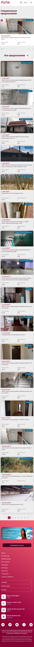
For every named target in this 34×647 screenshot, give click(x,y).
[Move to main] (5, 2)
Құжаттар (4, 571)
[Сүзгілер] (28, 55)
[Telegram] (3, 624)
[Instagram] (17, 624)
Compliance (4, 574)
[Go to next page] (28, 517)
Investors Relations (7, 577)
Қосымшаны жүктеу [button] (17, 545)
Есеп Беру (4, 568)
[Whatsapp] (10, 624)
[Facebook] (24, 624)
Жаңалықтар (5, 556)
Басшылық (4, 565)
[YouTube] (31, 624)
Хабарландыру (6, 559)
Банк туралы (5, 562)
